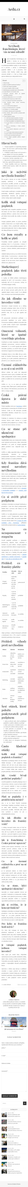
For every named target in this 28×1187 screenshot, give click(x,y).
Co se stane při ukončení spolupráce (13, 100)
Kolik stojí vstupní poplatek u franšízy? (14, 118)
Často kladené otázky (9, 116)
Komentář (5, 1071)
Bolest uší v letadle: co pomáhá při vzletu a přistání (14, 1143)
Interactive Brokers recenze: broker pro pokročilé (14, 1122)
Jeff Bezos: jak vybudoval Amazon (14, 1165)
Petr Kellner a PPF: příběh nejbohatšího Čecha (14, 1150)
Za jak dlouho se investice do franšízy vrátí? (15, 123)
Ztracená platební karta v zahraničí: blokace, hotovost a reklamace (15, 1129)
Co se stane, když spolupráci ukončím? (14, 132)
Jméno (4, 1048)
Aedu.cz (14, 9)
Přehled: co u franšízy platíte (11, 109)
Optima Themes (16, 1184)
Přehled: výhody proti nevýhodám (12, 111)
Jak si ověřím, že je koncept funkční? (14, 133)
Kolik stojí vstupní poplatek (10, 86)
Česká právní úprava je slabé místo (12, 98)
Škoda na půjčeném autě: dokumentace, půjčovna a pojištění (14, 1115)
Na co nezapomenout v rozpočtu (12, 107)
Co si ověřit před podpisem (11, 105)
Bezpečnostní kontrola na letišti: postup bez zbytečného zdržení (15, 1172)
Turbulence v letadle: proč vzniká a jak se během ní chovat (14, 1158)
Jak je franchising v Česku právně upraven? (15, 126)
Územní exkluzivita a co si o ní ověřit (12, 97)
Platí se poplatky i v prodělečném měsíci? (15, 121)
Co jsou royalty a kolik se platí (11, 88)
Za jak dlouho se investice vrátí (11, 91)
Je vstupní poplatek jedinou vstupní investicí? (16, 137)
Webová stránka (6, 1063)
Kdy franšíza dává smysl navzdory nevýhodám (14, 103)
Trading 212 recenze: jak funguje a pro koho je (13, 1136)
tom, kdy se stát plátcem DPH (14, 559)
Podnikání (14, 43)
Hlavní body (6, 83)
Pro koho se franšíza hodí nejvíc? (13, 135)
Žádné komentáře (22, 984)
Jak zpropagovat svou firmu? (14, 1029)
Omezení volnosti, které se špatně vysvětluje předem (14, 94)
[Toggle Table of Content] (23, 80)
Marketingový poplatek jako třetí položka (14, 90)
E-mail (4, 1055)
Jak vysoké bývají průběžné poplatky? (14, 119)
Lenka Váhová (7, 984)
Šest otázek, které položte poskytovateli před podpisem (14, 113)
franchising (19, 406)
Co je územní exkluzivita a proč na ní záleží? (15, 129)
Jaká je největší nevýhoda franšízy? (12, 84)
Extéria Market (21, 525)
